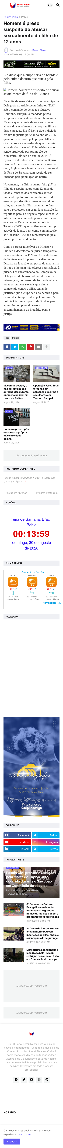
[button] (5, 5)
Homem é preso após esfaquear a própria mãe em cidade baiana (16, 434)
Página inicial (11, 17)
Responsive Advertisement (31, 455)
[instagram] (39, 1080)
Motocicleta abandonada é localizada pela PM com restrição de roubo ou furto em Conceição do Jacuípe (42, 954)
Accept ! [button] (12, 1141)
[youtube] (31, 1080)
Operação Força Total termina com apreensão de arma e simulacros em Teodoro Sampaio (46, 392)
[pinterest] (47, 1080)
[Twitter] (14, 347)
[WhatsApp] (22, 347)
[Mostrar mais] (46, 347)
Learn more (24, 1134)
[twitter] (24, 1080)
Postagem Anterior (16, 492)
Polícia (25, 17)
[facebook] (16, 1080)
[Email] (38, 347)
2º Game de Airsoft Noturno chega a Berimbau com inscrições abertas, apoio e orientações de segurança (42, 933)
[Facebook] (7, 347)
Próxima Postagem (47, 492)
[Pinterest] (30, 347)
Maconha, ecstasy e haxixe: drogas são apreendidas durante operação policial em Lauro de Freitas (16, 392)
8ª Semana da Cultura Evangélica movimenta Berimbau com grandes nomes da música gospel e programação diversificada (42, 910)
